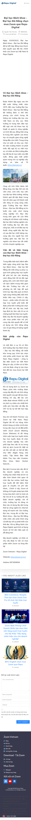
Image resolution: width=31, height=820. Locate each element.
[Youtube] (10, 781)
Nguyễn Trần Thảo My (10, 32)
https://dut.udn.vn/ (15, 165)
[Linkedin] (14, 781)
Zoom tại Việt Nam (11, 34)
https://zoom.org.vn (18, 557)
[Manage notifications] (3, 816)
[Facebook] (6, 781)
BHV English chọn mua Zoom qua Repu (15, 663)
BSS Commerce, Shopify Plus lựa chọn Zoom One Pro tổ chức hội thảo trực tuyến (15, 599)
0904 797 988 (11, 816)
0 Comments (24, 34)
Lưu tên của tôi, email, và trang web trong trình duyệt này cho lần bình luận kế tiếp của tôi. (14, 714)
